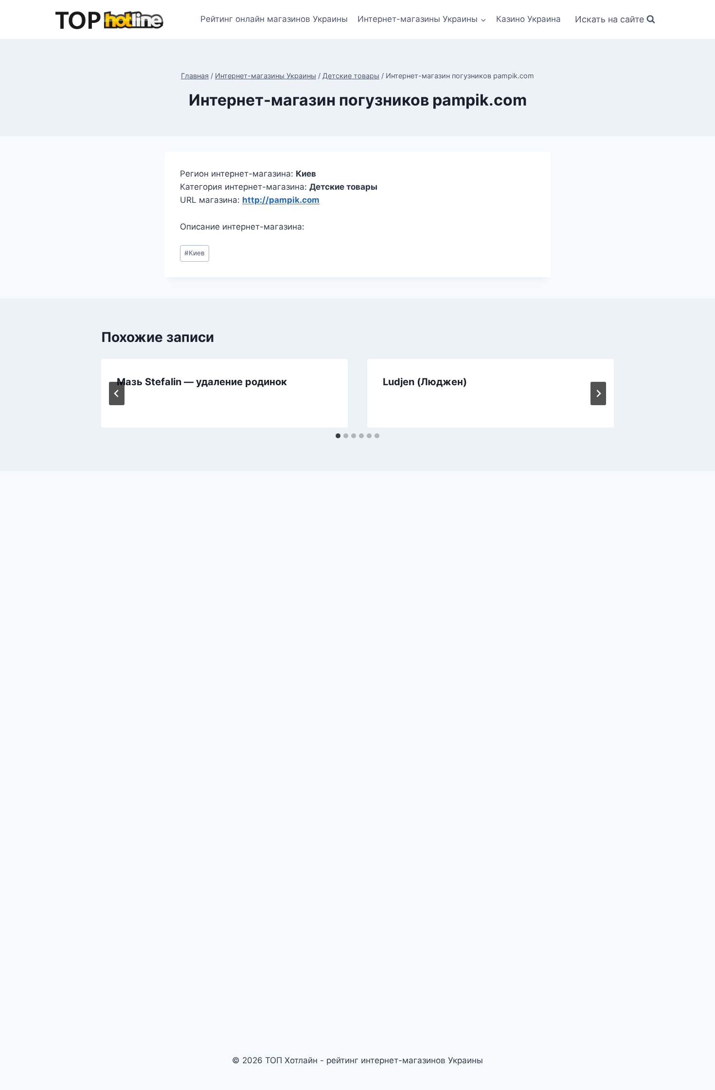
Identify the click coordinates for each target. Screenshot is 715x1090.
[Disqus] (357, 613)
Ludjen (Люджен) (425, 382)
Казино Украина (528, 19)
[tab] (338, 435)
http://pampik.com (281, 200)
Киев (194, 253)
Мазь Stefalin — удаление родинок (202, 382)
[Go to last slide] (117, 393)
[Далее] (598, 393)
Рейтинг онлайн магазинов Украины (274, 19)
